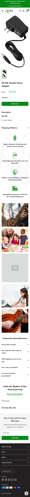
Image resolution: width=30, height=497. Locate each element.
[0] (27, 11)
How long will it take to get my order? (11, 351)
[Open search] (20, 11)
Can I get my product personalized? (8, 374)
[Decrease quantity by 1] (10, 97)
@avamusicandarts (15, 394)
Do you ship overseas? (9, 345)
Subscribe (15, 438)
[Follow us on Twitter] (6, 479)
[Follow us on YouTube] (12, 479)
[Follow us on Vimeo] (15, 479)
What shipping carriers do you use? (11, 360)
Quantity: (5, 97)
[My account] (23, 11)
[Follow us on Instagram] (9, 479)
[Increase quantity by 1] (19, 97)
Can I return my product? (10, 367)
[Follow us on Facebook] (3, 479)
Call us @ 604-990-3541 (15, 6)
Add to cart (15, 104)
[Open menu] (2, 10)
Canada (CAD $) (7, 471)
